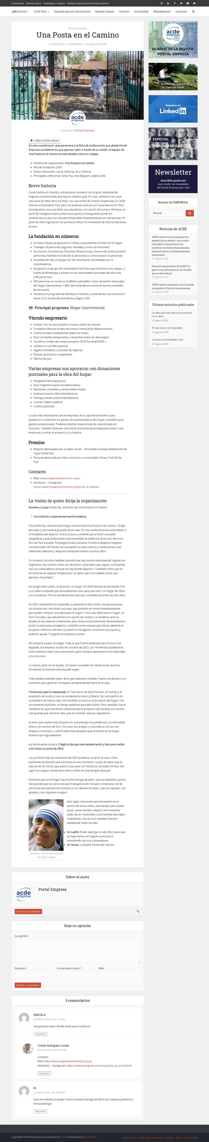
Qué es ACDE (191, 1137)
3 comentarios (74, 44)
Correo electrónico (69, 968)
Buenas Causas (104, 11)
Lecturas (181, 11)
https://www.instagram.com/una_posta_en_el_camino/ (99, 1065)
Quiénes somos (33, 3)
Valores (124, 11)
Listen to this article (46, 140)
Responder (40, 1034)
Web (101, 968)
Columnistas (17, 3)
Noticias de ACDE (173, 229)
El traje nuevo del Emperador (167, 327)
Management (162, 11)
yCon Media (90, 1136)
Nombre (21, 968)
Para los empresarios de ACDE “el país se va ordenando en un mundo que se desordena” (172, 270)
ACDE (63, 1136)
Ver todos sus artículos (28, 911)
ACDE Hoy (40, 11)
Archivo (179, 1137)
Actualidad (141, 11)
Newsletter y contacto (54, 3)
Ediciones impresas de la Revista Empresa (88, 3)
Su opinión (21, 936)
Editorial (20, 11)
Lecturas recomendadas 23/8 (167, 339)
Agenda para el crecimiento (72, 11)
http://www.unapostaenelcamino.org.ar (68, 1061)
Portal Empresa (84, 130)
